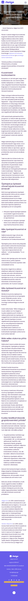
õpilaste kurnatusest (15, 53)
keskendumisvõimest (8, 55)
